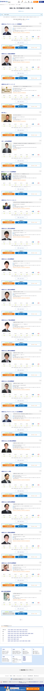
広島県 (17, 637)
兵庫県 (20, 635)
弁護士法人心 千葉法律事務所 (8, 320)
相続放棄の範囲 (6, 658)
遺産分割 (14, 649)
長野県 (23, 633)
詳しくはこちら (21, 42)
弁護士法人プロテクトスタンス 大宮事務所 (11, 24)
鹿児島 (26, 640)
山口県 (20, 637)
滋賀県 (12, 635)
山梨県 (20, 633)
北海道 (9, 629)
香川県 (12, 639)
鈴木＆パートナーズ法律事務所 (8, 171)
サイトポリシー (24, 675)
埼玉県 (17, 631)
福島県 (26, 629)
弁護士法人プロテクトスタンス (8, 200)
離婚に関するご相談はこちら (36, 2)
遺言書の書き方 (36, 651)
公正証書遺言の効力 (36, 653)
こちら (28, 19)
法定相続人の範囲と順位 (17, 653)
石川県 (15, 633)
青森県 (12, 629)
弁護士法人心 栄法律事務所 (7, 381)
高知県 (17, 639)
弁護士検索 (25, 2)
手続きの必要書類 (6, 652)
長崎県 (15, 640)
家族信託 (24, 656)
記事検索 (29, 2)
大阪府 (17, 635)
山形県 (23, 629)
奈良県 (23, 635)
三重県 (9, 635)
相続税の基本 (26, 651)
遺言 (33, 649)
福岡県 (9, 640)
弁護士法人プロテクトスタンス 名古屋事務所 (12, 411)
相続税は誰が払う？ (26, 653)
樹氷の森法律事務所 (6, 591)
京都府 (15, 635)
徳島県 (9, 639)
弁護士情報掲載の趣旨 (30, 675)
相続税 (23, 649)
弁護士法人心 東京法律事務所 (8, 228)
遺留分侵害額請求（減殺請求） (17, 660)
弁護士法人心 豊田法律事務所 (8, 350)
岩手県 (15, 629)
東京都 (23, 631)
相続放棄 (4, 656)
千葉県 (20, 631)
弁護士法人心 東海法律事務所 (8, 532)
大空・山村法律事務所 (6, 141)
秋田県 (20, 629)
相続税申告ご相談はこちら (41, 2)
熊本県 (17, 640)
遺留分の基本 (15, 658)
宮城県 (17, 629)
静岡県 (29, 633)
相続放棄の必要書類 (6, 659)
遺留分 (13, 656)
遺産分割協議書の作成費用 (17, 652)
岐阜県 (26, 633)
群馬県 (15, 631)
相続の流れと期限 (6, 651)
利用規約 (14, 675)
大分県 (20, 640)
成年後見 (24, 660)
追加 (35, 47)
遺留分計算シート (16, 661)
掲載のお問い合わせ (36, 675)
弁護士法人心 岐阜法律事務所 (8, 502)
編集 (41, 14)
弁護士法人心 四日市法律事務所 (8, 563)
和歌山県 (26, 635)
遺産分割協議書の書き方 (17, 651)
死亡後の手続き (6, 653)
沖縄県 (29, 640)
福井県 (17, 633)
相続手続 (4, 649)
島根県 (12, 637)
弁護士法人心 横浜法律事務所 (8, 289)
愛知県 (32, 633)
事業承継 (24, 659)
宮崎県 (23, 640)
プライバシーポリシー (19, 675)
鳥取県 (9, 637)
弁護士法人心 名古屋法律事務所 (8, 441)
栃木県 (12, 631)
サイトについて (7, 675)
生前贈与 (24, 657)
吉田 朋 (4, 112)
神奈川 (26, 631)
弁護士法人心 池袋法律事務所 (8, 53)
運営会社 (11, 675)
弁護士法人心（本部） (6, 471)
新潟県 (9, 633)
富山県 (12, 633)
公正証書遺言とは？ (36, 652)
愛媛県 (15, 639)
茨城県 (9, 631)
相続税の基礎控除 (26, 652)
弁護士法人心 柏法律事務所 (7, 259)
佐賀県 (12, 640)
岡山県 (15, 637)
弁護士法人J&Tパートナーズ (8, 84)
